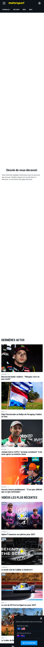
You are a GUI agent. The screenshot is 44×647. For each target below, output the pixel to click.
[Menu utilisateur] (39, 3)
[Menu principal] (4, 3)
